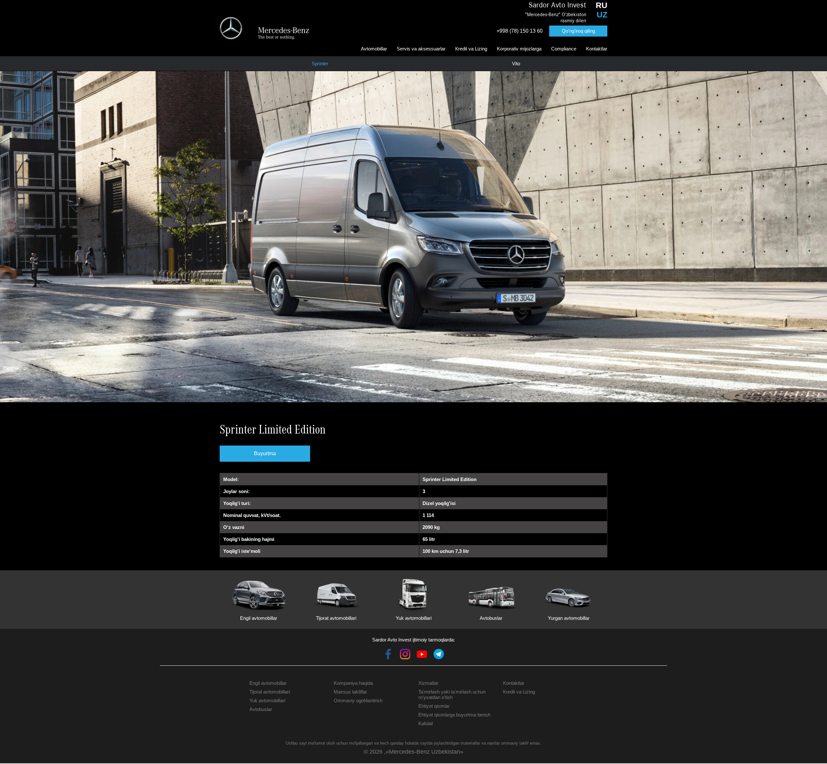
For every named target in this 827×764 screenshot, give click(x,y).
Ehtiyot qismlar (434, 706)
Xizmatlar (428, 683)
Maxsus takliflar (350, 691)
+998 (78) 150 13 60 (520, 31)
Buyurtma (265, 453)
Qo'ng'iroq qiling (578, 31)
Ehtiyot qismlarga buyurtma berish (454, 714)
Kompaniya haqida (353, 683)
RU (601, 5)
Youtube (422, 654)
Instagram (405, 654)
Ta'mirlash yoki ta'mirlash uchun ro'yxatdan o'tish (452, 694)
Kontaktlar (596, 48)
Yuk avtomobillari (267, 700)
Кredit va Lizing (471, 48)
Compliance (563, 48)
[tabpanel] (413, 236)
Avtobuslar (260, 709)
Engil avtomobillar (268, 683)
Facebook (388, 654)
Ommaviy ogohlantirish (358, 700)
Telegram (439, 654)
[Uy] (264, 28)
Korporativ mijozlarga (519, 48)
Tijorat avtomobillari (269, 691)
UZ (602, 14)
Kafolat (425, 723)
